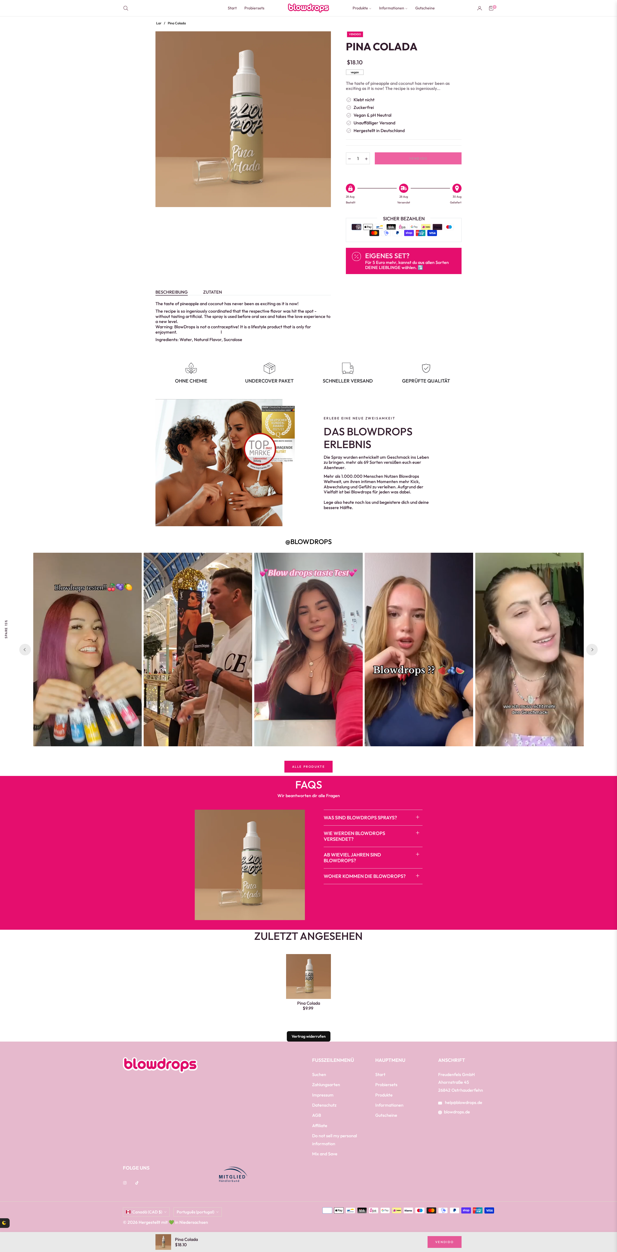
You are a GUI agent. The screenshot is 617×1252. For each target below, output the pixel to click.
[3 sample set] (18, 1228)
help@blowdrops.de (463, 1102)
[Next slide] (592, 649)
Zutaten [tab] (212, 292)
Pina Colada (308, 1003)
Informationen (389, 1105)
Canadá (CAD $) (147, 1211)
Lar (158, 23)
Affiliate (319, 1125)
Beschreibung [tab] (171, 292)
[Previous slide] (25, 649)
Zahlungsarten (326, 1084)
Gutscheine (386, 1115)
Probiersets (386, 1084)
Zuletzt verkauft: (56, 1218)
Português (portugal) (195, 1211)
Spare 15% (6, 629)
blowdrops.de (457, 1112)
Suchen (319, 1074)
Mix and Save (324, 1154)
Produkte (384, 1095)
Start (380, 1074)
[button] (127, 8)
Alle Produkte (308, 766)
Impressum (323, 1095)
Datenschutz (324, 1105)
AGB (316, 1115)
